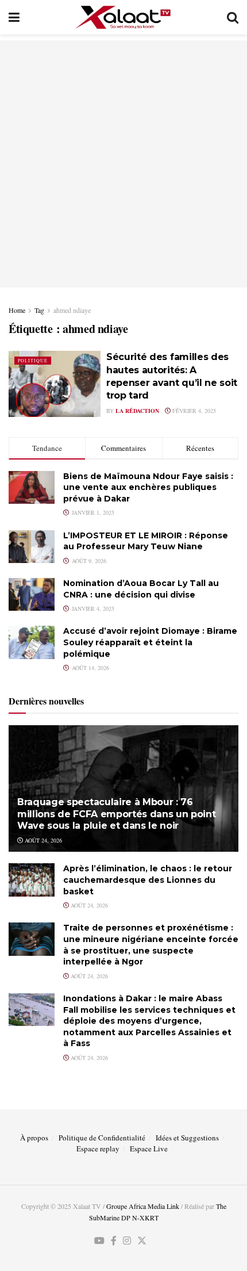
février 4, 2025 (193, 411)
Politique (33, 360)
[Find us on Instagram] (127, 1241)
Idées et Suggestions (187, 1137)
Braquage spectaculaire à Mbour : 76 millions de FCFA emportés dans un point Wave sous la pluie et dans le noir (116, 814)
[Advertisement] (123, 164)
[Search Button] (232, 17)
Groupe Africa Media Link (142, 1206)
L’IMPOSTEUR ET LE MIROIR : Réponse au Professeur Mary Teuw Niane (145, 541)
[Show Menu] (14, 17)
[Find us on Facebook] (114, 1241)
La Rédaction (137, 411)
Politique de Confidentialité (102, 1137)
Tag (39, 310)
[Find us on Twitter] (141, 1241)
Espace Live (149, 1148)
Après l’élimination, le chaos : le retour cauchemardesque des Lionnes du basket (147, 879)
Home (17, 310)
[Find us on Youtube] (99, 1241)
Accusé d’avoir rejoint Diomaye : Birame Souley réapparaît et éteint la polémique (150, 642)
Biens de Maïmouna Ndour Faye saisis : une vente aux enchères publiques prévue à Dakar (148, 487)
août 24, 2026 (42, 840)
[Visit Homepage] (123, 17)
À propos (34, 1137)
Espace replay (97, 1148)
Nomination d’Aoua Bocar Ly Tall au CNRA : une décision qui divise (141, 589)
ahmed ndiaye (72, 310)
